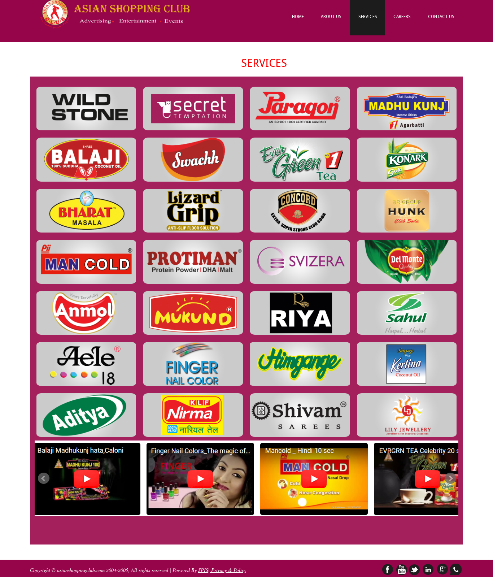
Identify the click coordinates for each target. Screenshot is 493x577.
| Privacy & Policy (227, 570)
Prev (43, 478)
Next (450, 478)
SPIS (203, 570)
